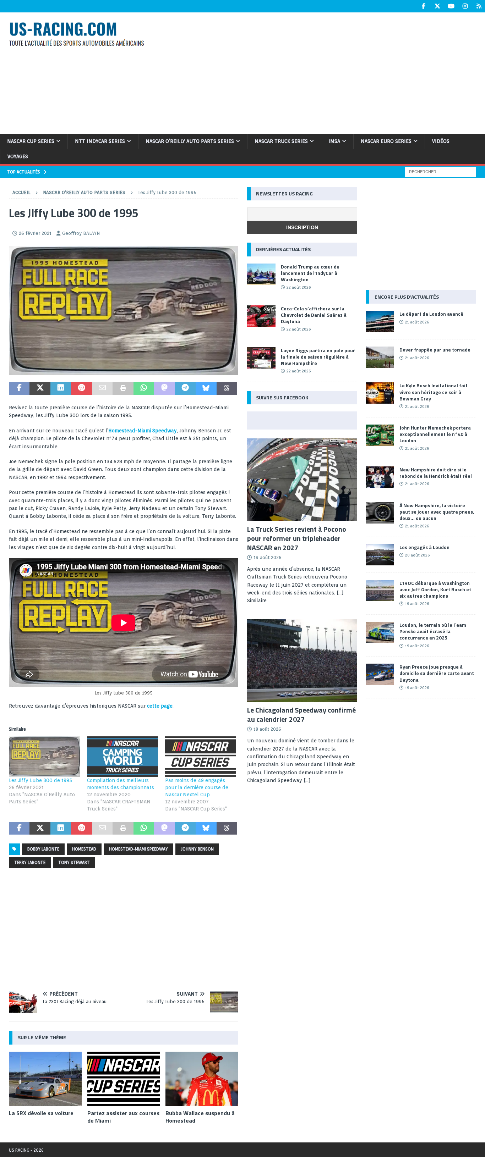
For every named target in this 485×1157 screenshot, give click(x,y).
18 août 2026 (267, 729)
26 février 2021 (35, 233)
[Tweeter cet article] (39, 388)
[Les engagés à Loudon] (380, 554)
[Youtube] (451, 6)
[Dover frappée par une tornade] (380, 357)
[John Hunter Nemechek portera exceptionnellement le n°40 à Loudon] (380, 435)
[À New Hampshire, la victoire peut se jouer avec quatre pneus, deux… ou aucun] (380, 513)
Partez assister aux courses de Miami (123, 1117)
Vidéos (440, 141)
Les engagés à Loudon (424, 547)
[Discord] (479, 6)
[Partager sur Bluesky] (206, 388)
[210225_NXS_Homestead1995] (123, 371)
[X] (437, 6)
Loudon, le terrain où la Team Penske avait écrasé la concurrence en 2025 (432, 631)
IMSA (334, 141)
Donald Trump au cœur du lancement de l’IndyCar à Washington (310, 273)
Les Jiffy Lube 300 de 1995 (40, 780)
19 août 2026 (268, 557)
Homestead (84, 849)
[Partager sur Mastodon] (164, 388)
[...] (307, 780)
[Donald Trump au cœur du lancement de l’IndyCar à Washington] (261, 274)
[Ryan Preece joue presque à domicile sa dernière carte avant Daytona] (380, 674)
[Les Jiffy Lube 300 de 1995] (44, 756)
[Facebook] (423, 6)
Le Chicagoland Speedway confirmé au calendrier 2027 (301, 714)
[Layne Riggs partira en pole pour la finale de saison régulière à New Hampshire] (261, 358)
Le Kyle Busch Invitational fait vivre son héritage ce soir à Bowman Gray (433, 392)
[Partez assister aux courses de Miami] (123, 1079)
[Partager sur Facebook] (19, 388)
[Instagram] (465, 6)
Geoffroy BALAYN (81, 233)
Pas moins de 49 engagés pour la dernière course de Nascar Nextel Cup (196, 787)
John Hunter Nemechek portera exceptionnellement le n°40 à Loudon (435, 434)
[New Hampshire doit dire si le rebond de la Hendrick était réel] (380, 477)
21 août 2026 (417, 322)
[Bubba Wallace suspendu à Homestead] (201, 1079)
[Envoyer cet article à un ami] (102, 388)
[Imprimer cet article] (123, 388)
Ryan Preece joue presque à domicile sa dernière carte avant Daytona (436, 673)
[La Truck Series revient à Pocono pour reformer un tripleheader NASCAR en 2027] (302, 479)
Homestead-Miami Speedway (142, 430)
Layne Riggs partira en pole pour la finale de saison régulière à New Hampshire (318, 357)
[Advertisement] (325, 72)
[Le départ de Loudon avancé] (380, 321)
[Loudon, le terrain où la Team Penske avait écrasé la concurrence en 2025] (380, 632)
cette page (160, 706)
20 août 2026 (417, 555)
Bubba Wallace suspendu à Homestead (200, 1117)
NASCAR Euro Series (386, 141)
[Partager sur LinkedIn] (60, 388)
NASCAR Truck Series (281, 141)
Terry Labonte (29, 862)
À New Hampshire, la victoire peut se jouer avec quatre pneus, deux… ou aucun (436, 512)
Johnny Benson (197, 849)
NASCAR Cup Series (30, 141)
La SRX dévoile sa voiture (41, 1113)
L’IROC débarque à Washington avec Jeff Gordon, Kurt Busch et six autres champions (435, 589)
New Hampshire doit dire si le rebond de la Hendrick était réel (435, 473)
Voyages (17, 156)
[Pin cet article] (81, 388)
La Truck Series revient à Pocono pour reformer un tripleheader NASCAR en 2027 (296, 538)
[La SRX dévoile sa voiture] (45, 1079)
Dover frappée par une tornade (434, 349)
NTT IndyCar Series (100, 141)
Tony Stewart (74, 862)
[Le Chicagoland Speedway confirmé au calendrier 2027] (302, 660)
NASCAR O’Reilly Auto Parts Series (190, 141)
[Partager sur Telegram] (185, 388)
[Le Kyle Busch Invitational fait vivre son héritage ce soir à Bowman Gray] (380, 393)
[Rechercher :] (440, 171)
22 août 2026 (299, 287)
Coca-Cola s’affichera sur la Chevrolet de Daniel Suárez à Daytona (314, 315)
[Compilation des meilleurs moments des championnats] (122, 756)
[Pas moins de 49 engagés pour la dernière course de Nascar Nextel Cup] (200, 756)
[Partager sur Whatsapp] (143, 388)
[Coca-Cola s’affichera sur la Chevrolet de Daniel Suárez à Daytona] (261, 316)
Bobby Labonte (43, 849)
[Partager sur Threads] (227, 388)
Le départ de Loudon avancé (431, 313)
